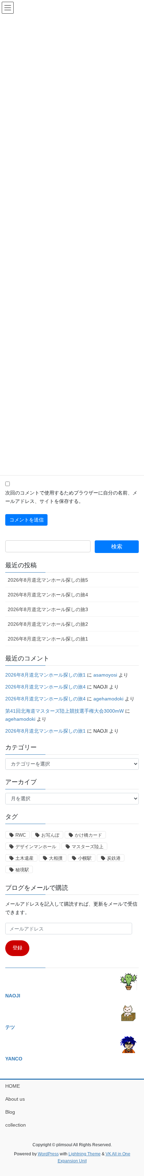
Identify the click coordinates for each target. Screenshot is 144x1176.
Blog (10, 1112)
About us (15, 1099)
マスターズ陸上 (87, 846)
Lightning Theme (85, 1153)
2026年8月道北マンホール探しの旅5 (48, 580)
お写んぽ (50, 835)
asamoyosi (105, 675)
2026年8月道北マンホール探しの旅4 (48, 594)
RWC (20, 835)
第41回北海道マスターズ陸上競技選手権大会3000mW (64, 711)
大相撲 (56, 858)
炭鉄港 (114, 858)
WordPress (48, 1153)
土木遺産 (24, 858)
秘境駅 (22, 869)
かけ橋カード (88, 835)
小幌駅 (85, 858)
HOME (12, 1086)
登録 (17, 947)
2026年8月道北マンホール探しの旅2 (48, 624)
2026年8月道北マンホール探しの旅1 (48, 639)
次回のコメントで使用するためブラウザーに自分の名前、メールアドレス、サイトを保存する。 (71, 497)
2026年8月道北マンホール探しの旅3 (48, 609)
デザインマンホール (35, 846)
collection (15, 1125)
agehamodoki (108, 698)
